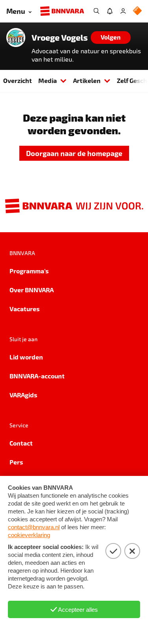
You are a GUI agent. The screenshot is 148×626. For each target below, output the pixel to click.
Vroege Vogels (60, 37)
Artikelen (87, 80)
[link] (74, 153)
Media (47, 80)
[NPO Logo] (137, 11)
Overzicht (17, 80)
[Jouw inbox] (109, 11)
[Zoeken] (96, 11)
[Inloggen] (123, 11)
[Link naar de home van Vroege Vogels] (15, 37)
